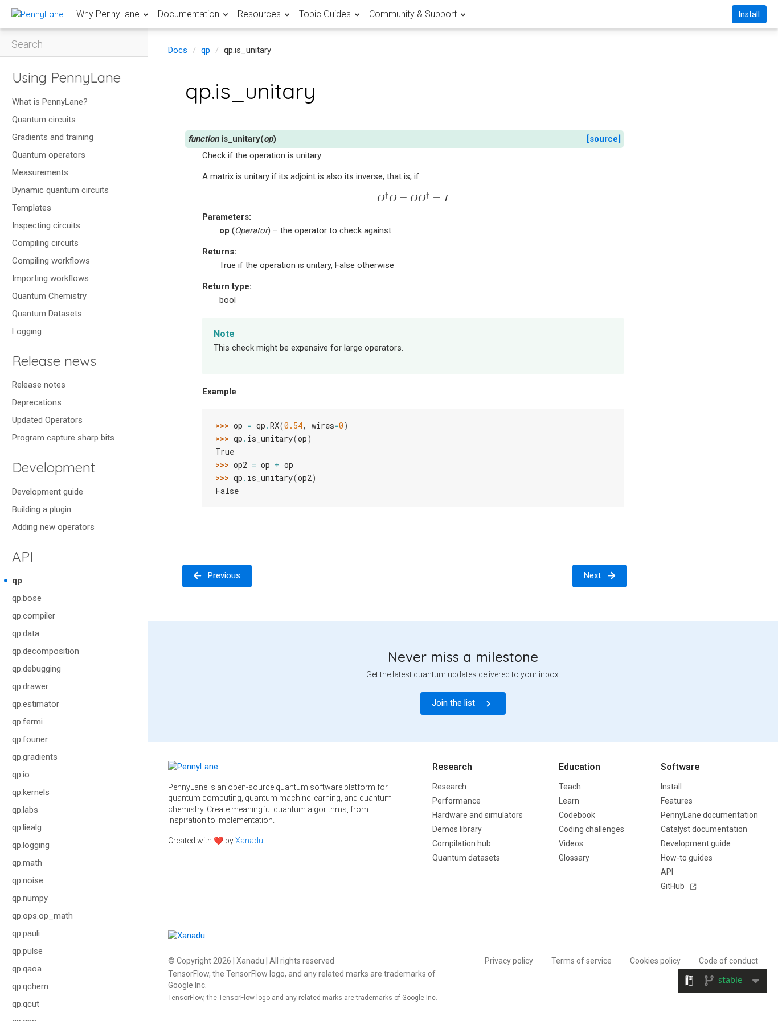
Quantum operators (48, 155)
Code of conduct (728, 960)
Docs (177, 50)
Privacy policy (509, 960)
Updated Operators (47, 420)
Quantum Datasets (47, 313)
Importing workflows (50, 278)
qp (17, 580)
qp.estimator (35, 704)
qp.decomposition (45, 651)
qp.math (27, 863)
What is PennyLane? (50, 102)
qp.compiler (33, 616)
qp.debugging (36, 669)
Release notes (38, 385)
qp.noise (27, 880)
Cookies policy (655, 960)
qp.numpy (30, 898)
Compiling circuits (45, 243)
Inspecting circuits (46, 225)
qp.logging (31, 845)
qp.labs (25, 810)
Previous (224, 575)
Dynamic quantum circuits (60, 190)
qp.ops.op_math (42, 916)
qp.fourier (30, 739)
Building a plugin (41, 509)
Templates (31, 208)
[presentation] (413, 197)
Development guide (47, 492)
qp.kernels (31, 792)
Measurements (40, 172)
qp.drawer (30, 686)
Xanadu (249, 840)
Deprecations (37, 402)
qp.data (25, 633)
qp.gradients (35, 757)
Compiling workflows (51, 261)
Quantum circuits (44, 119)
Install (749, 14)
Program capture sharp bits (63, 438)
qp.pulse (27, 951)
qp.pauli (26, 933)
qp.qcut (25, 1004)
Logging (27, 331)
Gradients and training (52, 137)
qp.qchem (30, 986)
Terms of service (581, 960)
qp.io (21, 774)
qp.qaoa (27, 969)
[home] (37, 13)
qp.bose (27, 598)
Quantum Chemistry (49, 296)
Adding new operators (53, 527)
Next (592, 575)
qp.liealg (27, 827)
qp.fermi (27, 722)
